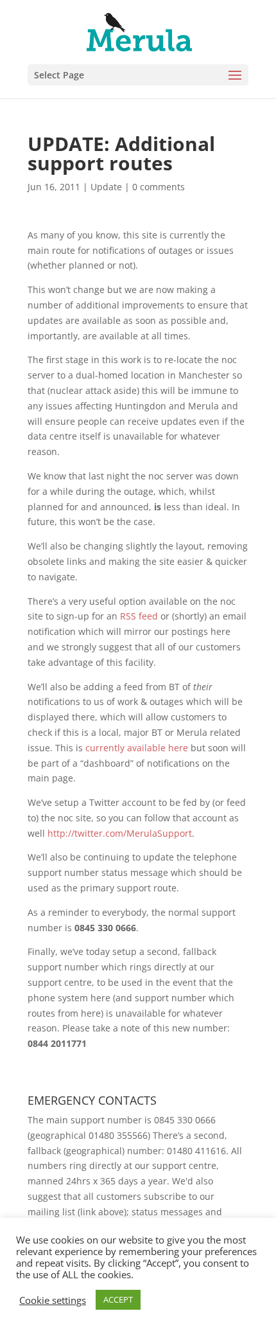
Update (106, 187)
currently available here (136, 748)
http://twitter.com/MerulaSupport (119, 833)
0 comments (158, 187)
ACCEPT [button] (118, 1299)
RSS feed (139, 616)
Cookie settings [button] (52, 1300)
